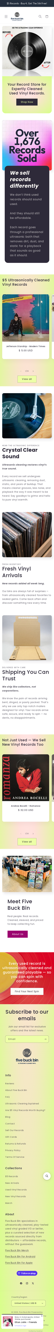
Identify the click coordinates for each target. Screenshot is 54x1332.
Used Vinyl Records (16, 1189)
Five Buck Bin (25, 1312)
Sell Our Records (14, 1130)
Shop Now (27, 102)
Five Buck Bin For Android (20, 1256)
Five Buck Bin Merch (17, 1250)
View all (27, 379)
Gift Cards (11, 1136)
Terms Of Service (14, 1157)
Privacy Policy (13, 1150)
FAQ (7, 1096)
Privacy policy (39, 1316)
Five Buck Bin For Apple (19, 1262)
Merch (8, 1203)
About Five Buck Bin (16, 1090)
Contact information (17, 1325)
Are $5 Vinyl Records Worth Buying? (25, 1110)
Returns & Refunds (15, 1143)
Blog (7, 1116)
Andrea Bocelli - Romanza (25, 806)
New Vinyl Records (15, 1196)
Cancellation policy (39, 1325)
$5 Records (11, 1176)
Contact (10, 1123)
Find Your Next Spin (27, 991)
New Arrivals (12, 1183)
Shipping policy (37, 1320)
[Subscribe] (45, 1039)
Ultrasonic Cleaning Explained (22, 1103)
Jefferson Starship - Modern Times (25, 346)
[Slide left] (21, 371)
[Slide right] (33, 371)
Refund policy (24, 1316)
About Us (17, 934)
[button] (6, 16)
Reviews (9, 1083)
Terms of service (20, 1320)
